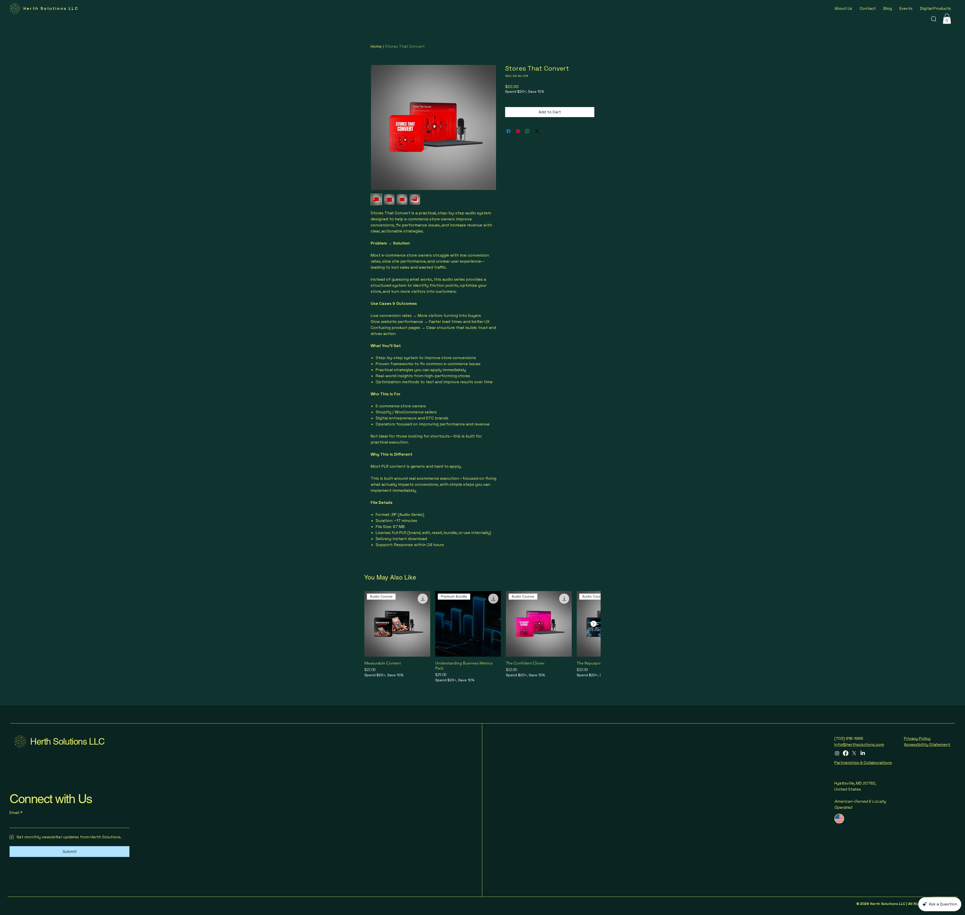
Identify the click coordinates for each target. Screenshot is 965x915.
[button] (955, 422)
